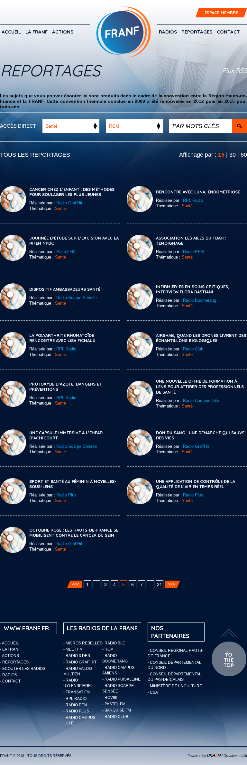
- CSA (153, 692)
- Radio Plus (76, 711)
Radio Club (193, 349)
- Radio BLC (113, 643)
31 (159, 584)
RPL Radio (193, 200)
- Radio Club (115, 716)
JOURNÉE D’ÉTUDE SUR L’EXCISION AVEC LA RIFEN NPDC (74, 240)
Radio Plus (66, 495)
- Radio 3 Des (76, 655)
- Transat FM (76, 692)
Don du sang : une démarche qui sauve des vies (200, 435)
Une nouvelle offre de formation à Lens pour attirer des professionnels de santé (200, 386)
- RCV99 (109, 697)
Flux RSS (234, 70)
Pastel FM (66, 251)
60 (244, 155)
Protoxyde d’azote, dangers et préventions (65, 386)
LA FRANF (36, 32)
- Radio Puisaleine (121, 679)
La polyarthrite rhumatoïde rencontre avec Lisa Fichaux (62, 338)
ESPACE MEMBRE (221, 12)
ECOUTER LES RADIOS (23, 668)
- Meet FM (73, 649)
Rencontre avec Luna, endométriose (198, 191)
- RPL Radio (75, 698)
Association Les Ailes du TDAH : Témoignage (191, 240)
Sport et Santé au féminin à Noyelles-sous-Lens (72, 484)
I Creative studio (227, 756)
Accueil (11, 32)
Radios (168, 32)
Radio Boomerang (199, 300)
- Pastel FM (113, 704)
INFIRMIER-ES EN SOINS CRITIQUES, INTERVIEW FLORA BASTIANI (192, 289)
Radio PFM (193, 251)
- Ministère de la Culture (175, 686)
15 (221, 155)
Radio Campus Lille (201, 400)
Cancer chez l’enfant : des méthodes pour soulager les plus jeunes (71, 192)
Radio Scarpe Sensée (76, 297)
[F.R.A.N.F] (123, 32)
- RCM (108, 649)
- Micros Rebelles (82, 643)
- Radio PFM (75, 705)
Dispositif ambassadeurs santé (64, 289)
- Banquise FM (116, 710)
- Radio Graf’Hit (79, 662)
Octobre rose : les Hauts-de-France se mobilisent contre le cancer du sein (73, 532)
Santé (60, 208)
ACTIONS (62, 32)
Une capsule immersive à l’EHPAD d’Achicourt (66, 435)
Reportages (196, 32)
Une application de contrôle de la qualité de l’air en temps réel (195, 484)
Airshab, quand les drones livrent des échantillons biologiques (201, 338)
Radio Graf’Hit (69, 203)
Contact (228, 32)
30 (232, 155)
